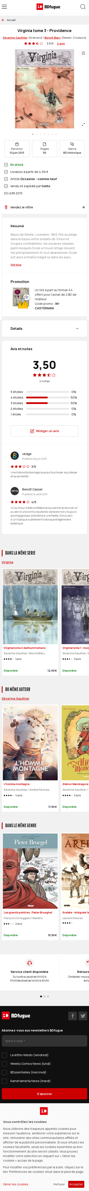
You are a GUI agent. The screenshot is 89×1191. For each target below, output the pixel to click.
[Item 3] (44, 134)
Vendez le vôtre (21, 207)
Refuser (59, 1184)
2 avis (61, 43)
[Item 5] (52, 134)
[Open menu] (4, 6)
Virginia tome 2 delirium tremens (25, 648)
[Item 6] (56, 134)
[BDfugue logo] (48, 6)
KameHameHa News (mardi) (30, 1081)
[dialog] (44, 1147)
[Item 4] (48, 134)
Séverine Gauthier (15, 38)
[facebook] (72, 1016)
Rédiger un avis (47, 431)
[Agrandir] (83, 124)
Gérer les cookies (15, 1184)
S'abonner (44, 1094)
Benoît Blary (52, 38)
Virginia (7, 562)
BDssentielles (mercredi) (28, 1072)
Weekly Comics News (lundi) (30, 1064)
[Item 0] (32, 134)
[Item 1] (36, 134)
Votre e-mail (14, 1041)
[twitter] (83, 1016)
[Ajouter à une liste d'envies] (83, 53)
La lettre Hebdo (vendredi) (29, 1055)
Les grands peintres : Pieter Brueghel (28, 912)
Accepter (76, 1184)
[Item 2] (40, 134)
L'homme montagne (17, 784)
